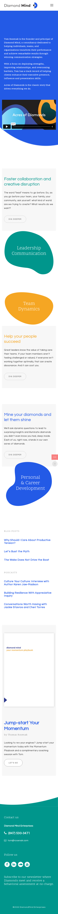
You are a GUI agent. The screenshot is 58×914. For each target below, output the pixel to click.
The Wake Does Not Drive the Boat (26, 559)
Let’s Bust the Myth (17, 551)
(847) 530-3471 (19, 833)
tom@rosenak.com (18, 840)
